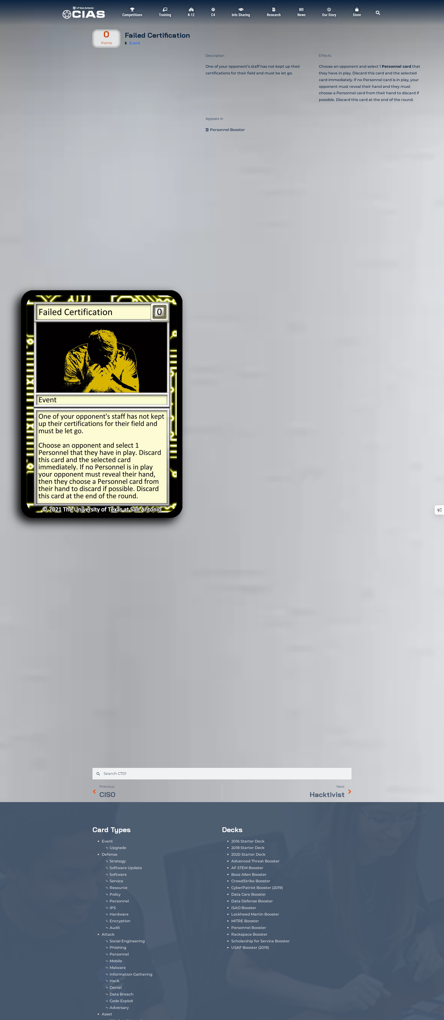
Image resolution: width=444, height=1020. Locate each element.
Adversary (119, 1007)
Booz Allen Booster (249, 874)
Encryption (120, 921)
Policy (115, 894)
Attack (108, 934)
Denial (116, 987)
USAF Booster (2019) (250, 947)
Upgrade (118, 848)
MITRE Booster (245, 921)
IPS (113, 908)
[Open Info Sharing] (241, 20)
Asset (107, 1014)
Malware (118, 967)
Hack (114, 981)
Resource (118, 888)
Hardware (119, 914)
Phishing (118, 947)
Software (118, 874)
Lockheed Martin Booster (255, 914)
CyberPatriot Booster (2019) (257, 888)
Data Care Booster (248, 894)
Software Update (126, 868)
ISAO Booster (243, 908)
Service (116, 881)
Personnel (119, 901)
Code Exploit (121, 1001)
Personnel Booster (227, 130)
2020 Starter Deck (248, 854)
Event (134, 43)
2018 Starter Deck (248, 848)
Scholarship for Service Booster (260, 941)
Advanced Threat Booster (255, 861)
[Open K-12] (191, 20)
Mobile (116, 961)
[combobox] (226, 773)
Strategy (118, 861)
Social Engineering (127, 941)
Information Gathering (131, 974)
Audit (115, 927)
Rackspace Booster (249, 934)
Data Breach (121, 994)
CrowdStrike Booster (250, 881)
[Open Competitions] (132, 20)
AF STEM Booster (247, 868)
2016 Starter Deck (248, 841)
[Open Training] (165, 20)
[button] (378, 12)
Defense (109, 854)
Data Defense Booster (252, 901)
